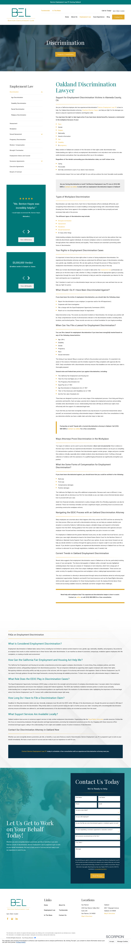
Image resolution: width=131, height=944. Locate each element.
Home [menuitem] (67, 17)
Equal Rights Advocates (95, 719)
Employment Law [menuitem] (85, 17)
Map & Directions (86, 916)
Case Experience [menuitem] (98, 17)
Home (46, 905)
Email (100, 804)
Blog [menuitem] (108, 17)
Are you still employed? (82, 817)
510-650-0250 (118, 11)
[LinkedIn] (17, 919)
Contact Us (118, 17)
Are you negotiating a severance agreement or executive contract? (94, 830)
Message (78, 849)
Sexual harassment (64, 230)
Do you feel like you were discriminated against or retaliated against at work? (97, 823)
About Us (62, 905)
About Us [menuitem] (74, 17)
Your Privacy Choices (27, 938)
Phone (77, 804)
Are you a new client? (82, 810)
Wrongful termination (64, 221)
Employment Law (49, 910)
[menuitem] (25, 92)
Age (59, 139)
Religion (60, 130)
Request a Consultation (65, 54)
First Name (79, 797)
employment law (106, 270)
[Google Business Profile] (12, 919)
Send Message (97, 876)
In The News (56, 11)
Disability (61, 142)
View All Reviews (26, 240)
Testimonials (45, 11)
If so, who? (79, 842)
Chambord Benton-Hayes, (90, 110)
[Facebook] (8, 919)
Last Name (102, 797)
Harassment (62, 224)
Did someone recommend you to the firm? (88, 836)
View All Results (26, 286)
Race (59, 124)
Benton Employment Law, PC (107, 107)
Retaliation (61, 227)
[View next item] (28, 231)
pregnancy (63, 145)
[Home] (21, 14)
